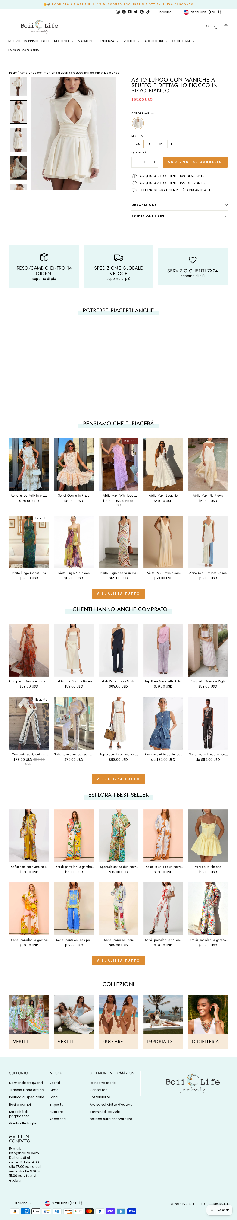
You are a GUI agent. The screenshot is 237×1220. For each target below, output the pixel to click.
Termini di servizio (105, 1111)
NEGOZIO (62, 41)
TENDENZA (106, 41)
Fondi (54, 1097)
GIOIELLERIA (181, 41)
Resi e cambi (20, 1104)
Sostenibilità (100, 1097)
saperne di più (44, 278)
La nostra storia (103, 1082)
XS (138, 143)
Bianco (137, 123)
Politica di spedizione (26, 1097)
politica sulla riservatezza (111, 1119)
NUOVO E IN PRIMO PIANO (29, 41)
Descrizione (143, 204)
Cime (54, 1090)
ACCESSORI (154, 41)
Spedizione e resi (148, 216)
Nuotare (56, 1111)
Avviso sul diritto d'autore (111, 1104)
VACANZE (85, 41)
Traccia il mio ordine (26, 1090)
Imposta (56, 1104)
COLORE (143, 113)
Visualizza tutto (118, 593)
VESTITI (130, 41)
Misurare (139, 136)
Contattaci (99, 1090)
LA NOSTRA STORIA (24, 50)
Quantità (138, 152)
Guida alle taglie (23, 1123)
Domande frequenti (26, 1082)
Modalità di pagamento (19, 1114)
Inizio (13, 73)
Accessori (58, 1119)
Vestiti (55, 1082)
